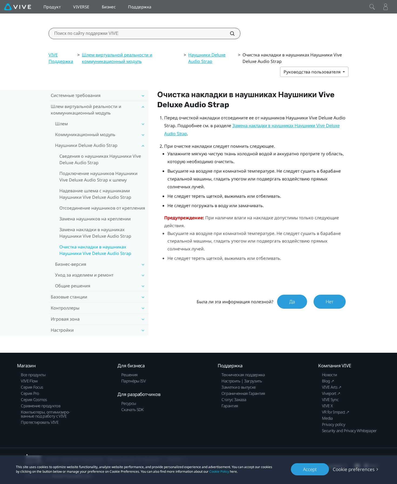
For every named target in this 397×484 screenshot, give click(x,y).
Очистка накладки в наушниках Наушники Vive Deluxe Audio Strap (95, 250)
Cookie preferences (354, 469)
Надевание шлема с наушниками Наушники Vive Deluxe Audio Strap (95, 194)
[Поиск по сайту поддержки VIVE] (229, 33)
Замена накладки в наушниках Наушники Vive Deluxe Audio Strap (95, 233)
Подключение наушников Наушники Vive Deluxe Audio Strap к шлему (98, 176)
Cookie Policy (219, 471)
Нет (330, 301)
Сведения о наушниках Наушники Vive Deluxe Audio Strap (100, 159)
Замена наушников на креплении (95, 219)
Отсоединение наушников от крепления (102, 208)
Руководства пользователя (313, 72)
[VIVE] (17, 7)
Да (292, 301)
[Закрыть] (372, 7)
